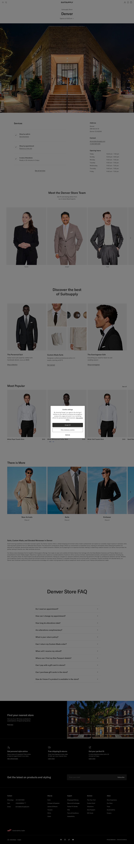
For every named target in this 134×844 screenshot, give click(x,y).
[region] (68, 422)
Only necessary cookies (67, 430)
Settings (67, 435)
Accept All (68, 425)
